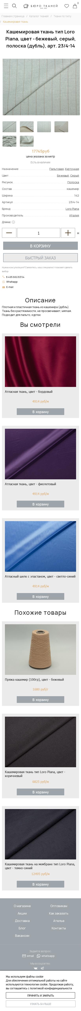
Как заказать (58, 913)
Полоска (73, 182)
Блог (22, 928)
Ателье (58, 921)
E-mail (9, 287)
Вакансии (22, 935)
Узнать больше (40, 1004)
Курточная (72, 169)
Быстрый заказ (40, 257)
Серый (74, 175)
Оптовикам (58, 906)
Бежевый (63, 175)
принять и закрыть (40, 995)
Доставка (22, 921)
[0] (75, 6)
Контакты (59, 928)
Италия (74, 215)
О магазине (22, 906)
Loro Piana (72, 209)
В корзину (40, 245)
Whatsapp (11, 281)
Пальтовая (56, 169)
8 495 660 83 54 (15, 277)
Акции (22, 913)
